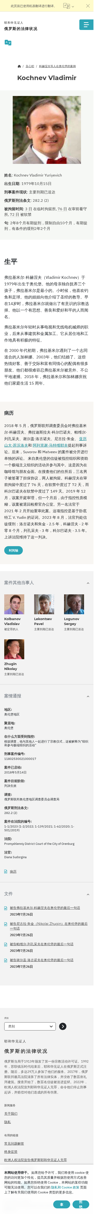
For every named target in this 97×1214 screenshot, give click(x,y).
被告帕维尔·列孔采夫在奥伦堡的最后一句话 (41, 944)
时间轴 (13, 550)
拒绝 (80, 1204)
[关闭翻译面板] (88, 5)
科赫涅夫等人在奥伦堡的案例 (57, 66)
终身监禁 (10, 1152)
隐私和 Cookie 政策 (65, 1187)
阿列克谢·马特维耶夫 (50, 445)
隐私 (7, 1122)
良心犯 (30, 66)
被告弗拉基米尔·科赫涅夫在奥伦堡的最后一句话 (45, 908)
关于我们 (10, 1113)
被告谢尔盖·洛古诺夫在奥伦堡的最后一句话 (41, 960)
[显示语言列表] (68, 5)
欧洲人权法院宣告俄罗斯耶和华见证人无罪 (35, 1160)
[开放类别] (62, 1026)
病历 (13, 872)
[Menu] (86, 24)
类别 (11, 1026)
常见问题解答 (14, 1143)
